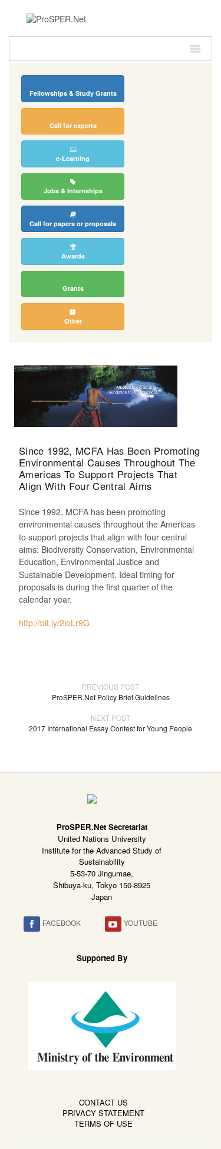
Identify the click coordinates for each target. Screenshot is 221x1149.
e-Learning (73, 158)
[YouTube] (113, 924)
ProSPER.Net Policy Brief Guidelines (111, 691)
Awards (73, 255)
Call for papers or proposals (72, 223)
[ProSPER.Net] (56, 17)
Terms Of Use (103, 1123)
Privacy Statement (103, 1112)
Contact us (103, 1102)
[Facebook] (32, 924)
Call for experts (73, 125)
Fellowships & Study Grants (73, 93)
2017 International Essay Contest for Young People (110, 723)
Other (73, 321)
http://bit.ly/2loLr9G (54, 623)
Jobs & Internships (73, 190)
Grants (73, 288)
